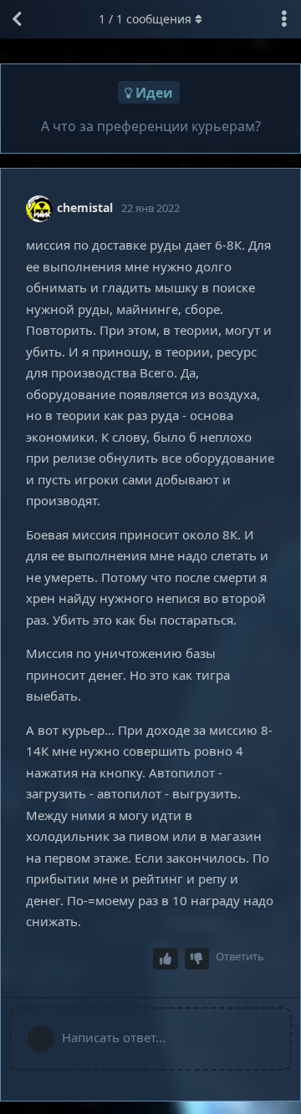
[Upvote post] (165, 959)
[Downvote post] (197, 959)
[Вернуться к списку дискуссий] (16, 19)
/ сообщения (145, 19)
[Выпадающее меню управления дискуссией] (284, 19)
